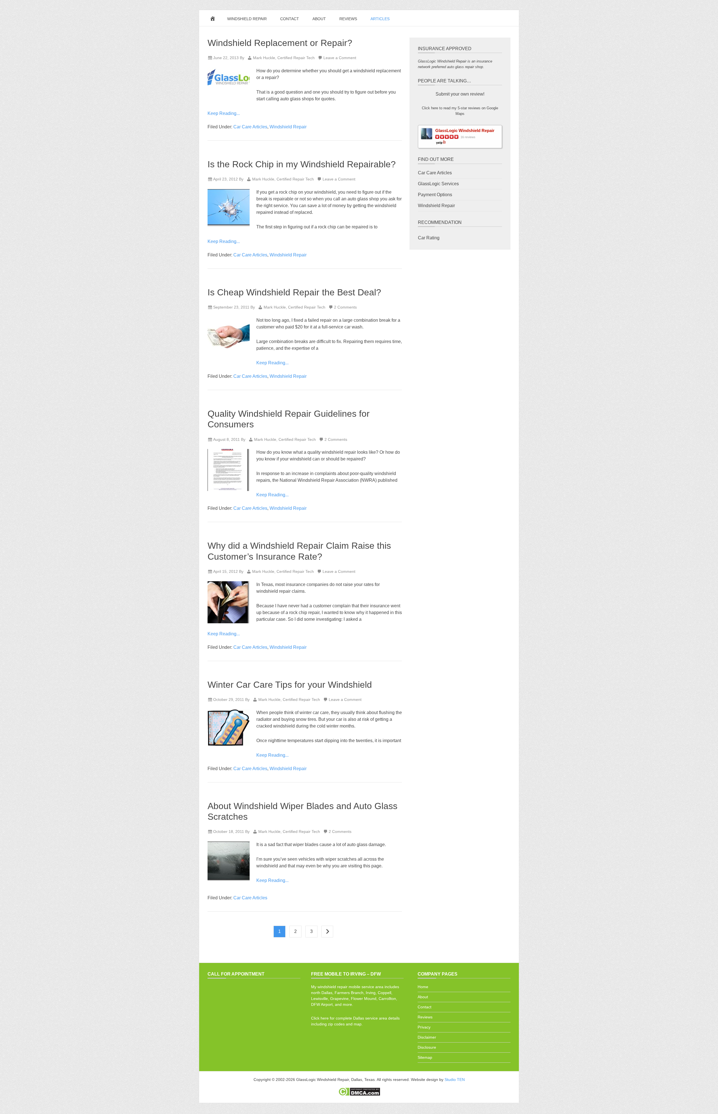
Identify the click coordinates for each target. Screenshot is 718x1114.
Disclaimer (427, 1037)
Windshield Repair (288, 126)
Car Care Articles (250, 126)
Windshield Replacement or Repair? (280, 43)
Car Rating (428, 237)
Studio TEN (455, 1079)
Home (423, 987)
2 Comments (345, 307)
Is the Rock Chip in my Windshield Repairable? (302, 164)
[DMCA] (359, 1094)
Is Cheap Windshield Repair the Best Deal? (294, 292)
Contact (424, 1007)
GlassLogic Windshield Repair (464, 130)
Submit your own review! (460, 94)
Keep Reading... (224, 113)
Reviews (425, 1017)
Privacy (424, 1027)
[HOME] (214, 20)
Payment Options (435, 194)
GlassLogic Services (438, 183)
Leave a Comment (339, 57)
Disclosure (427, 1047)
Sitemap (425, 1057)
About (423, 997)
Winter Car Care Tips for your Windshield (290, 685)
